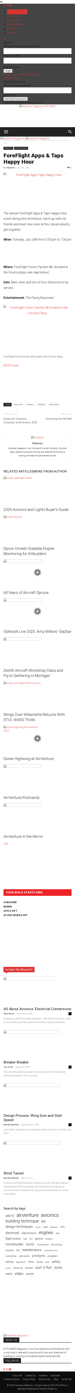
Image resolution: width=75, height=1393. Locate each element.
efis (62, 1226)
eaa (45, 1226)
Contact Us (30, 1375)
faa (57, 1233)
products (38, 1256)
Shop (56, 1379)
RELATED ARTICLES (18, 471)
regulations (21, 1262)
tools (58, 1267)
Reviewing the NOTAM (59, 418)
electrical (12, 1233)
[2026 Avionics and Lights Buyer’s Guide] (37, 489)
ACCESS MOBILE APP (15, 915)
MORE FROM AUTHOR (50, 471)
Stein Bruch (8, 1014)
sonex (29, 1267)
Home (6, 140)
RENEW (7, 906)
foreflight (41, 404)
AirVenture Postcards (21, 797)
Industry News (30, 140)
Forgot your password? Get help (21, 74)
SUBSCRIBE (10, 902)
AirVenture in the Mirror (23, 836)
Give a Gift (12, 32)
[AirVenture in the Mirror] (37, 816)
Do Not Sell (67, 1379)
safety (56, 1261)
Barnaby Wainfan (11, 1125)
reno (31, 1261)
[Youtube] (10, 5)
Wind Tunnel (13, 1173)
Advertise (12, 28)
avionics (30, 404)
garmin (39, 1238)
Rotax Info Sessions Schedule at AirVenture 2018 (20, 420)
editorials (54, 1227)
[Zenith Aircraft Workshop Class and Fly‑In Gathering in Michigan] (37, 650)
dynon (38, 1227)
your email (9, 95)
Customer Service (11, 1379)
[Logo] (12, 138)
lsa (18, 1250)
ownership (11, 1256)
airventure (18, 404)
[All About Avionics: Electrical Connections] (37, 991)
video (19, 1273)
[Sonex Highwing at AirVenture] (37, 738)
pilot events (54, 404)
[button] (6, 132)
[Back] (4, 39)
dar (43, 1221)
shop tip (18, 1267)
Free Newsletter (15, 24)
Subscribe (12, 16)
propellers (52, 1256)
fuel (25, 1239)
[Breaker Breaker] (37, 1044)
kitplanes (10, 1250)
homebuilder (15, 1244)
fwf (30, 1239)
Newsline (16, 140)
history (49, 1238)
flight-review (13, 1238)
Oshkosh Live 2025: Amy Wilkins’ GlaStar (37, 631)
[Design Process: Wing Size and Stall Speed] (37, 1097)
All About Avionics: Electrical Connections (37, 1009)
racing (9, 1261)
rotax (47, 1262)
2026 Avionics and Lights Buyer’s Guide (36, 509)
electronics (29, 1233)
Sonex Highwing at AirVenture (28, 759)
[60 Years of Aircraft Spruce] (37, 572)
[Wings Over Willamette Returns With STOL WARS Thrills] (37, 694)
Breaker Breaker (16, 1062)
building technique (22, 1221)
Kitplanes (10, 168)
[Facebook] (4, 5)
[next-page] (7, 844)
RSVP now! (10, 365)
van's (9, 1274)
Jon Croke (8, 1067)
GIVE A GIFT (10, 910)
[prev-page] (4, 844)
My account (13, 20)
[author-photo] (37, 437)
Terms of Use (44, 1379)
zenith (30, 1274)
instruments (43, 1244)
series (8, 1268)
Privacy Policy (11, 78)
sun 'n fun (43, 1267)
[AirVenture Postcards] (37, 777)
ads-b (10, 1216)
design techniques (19, 1226)
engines (46, 1232)
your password (11, 67)
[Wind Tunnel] (37, 1155)
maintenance (32, 1250)
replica (39, 1262)
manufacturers (51, 1250)
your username (11, 55)
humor (30, 1244)
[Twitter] (7, 5)
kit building (56, 1244)
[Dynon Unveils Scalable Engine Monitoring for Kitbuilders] (37, 528)
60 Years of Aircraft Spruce (25, 592)
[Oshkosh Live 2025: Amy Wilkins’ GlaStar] (37, 611)
